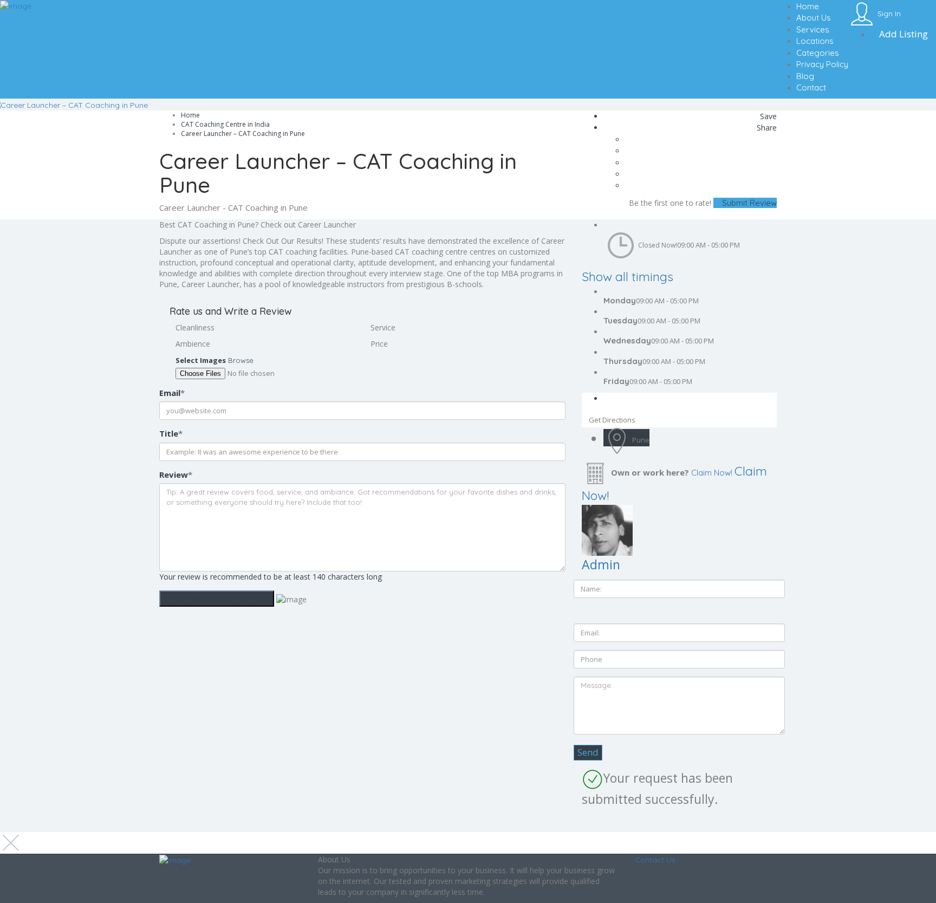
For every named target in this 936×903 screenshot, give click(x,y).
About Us (813, 17)
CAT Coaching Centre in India (225, 124)
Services (812, 29)
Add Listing (902, 34)
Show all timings (627, 276)
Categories (817, 53)
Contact (811, 87)
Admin (601, 564)
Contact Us (655, 860)
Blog (805, 76)
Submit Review (748, 203)
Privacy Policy (822, 64)
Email (172, 392)
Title (171, 433)
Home (807, 6)
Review (175, 474)
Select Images (201, 360)
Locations (815, 41)
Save (767, 116)
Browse (240, 360)
